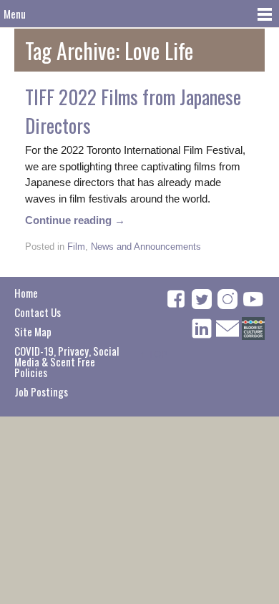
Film (76, 246)
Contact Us (37, 312)
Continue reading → (75, 220)
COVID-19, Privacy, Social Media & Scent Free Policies (66, 361)
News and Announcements (146, 246)
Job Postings (41, 391)
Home (26, 293)
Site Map (33, 331)
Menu (15, 13)
